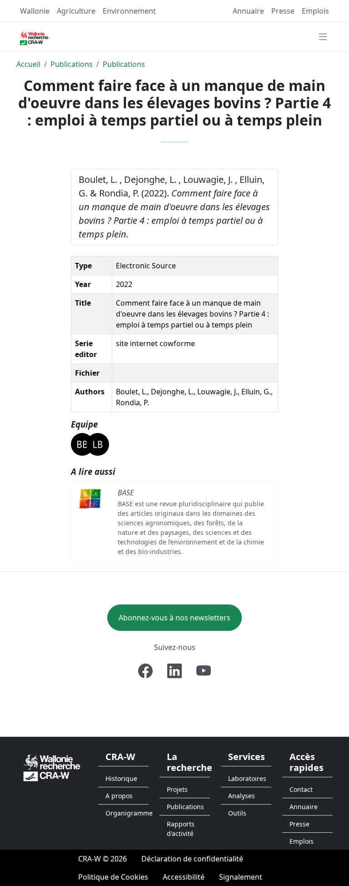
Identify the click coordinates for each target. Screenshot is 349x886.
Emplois (315, 11)
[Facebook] (145, 671)
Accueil (28, 64)
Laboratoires (247, 778)
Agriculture (76, 11)
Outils (237, 813)
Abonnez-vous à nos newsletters (174, 618)
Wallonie (35, 11)
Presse (282, 11)
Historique (121, 778)
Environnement (129, 11)
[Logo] (51, 767)
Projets (177, 789)
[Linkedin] (174, 671)
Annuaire (248, 11)
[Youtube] (203, 671)
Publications (71, 64)
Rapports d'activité (180, 829)
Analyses (241, 795)
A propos (119, 795)
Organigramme (127, 813)
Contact (301, 789)
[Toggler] (323, 37)
